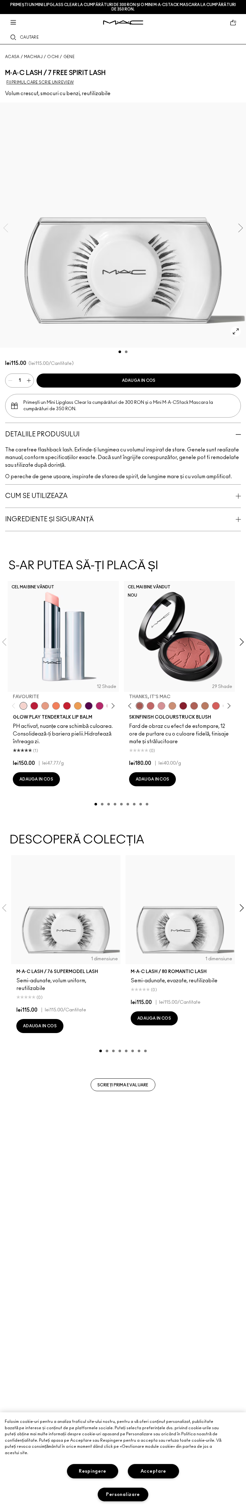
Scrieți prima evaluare (123, 1085)
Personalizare (123, 1494)
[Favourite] (23, 706)
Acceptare (153, 1471)
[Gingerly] (205, 706)
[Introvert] (45, 706)
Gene (69, 57)
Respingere (92, 1471)
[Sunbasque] (172, 706)
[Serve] (67, 706)
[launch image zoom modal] (236, 331)
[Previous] (15, 705)
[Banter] (34, 706)
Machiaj (33, 57)
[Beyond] (99, 706)
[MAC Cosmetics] (123, 22)
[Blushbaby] (161, 706)
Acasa (12, 57)
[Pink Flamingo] (216, 706)
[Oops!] (78, 706)
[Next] (111, 705)
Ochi (53, 57)
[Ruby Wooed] (183, 706)
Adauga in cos (139, 380)
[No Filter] (194, 706)
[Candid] (56, 706)
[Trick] (89, 706)
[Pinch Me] (150, 706)
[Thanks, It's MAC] (139, 706)
